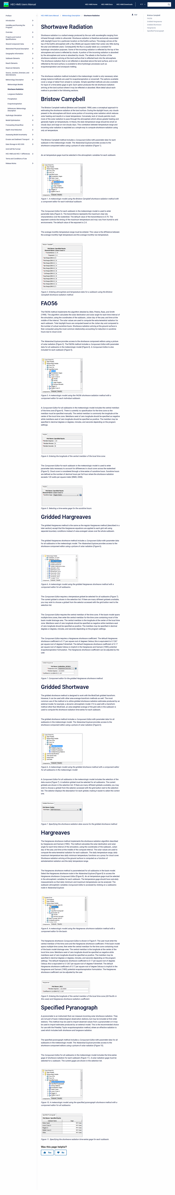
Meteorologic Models (15, 84)
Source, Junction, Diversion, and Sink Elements (17, 74)
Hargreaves (151, 28)
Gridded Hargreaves (154, 21)
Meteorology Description (15, 80)
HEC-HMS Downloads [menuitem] (124, 4)
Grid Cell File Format (13, 149)
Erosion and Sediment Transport (17, 139)
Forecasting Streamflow (14, 125)
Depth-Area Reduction (14, 130)
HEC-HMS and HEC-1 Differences (18, 154)
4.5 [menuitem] (141, 4)
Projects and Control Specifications (13, 38)
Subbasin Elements (13, 58)
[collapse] (32, 79)
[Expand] (32, 20)
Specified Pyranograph (155, 31)
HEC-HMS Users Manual (23, 4)
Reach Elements (12, 63)
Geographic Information (14, 54)
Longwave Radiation (15, 94)
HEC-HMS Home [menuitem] (91, 4)
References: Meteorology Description (17, 110)
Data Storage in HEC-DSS (15, 144)
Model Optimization (13, 120)
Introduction (10, 21)
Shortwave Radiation (15, 89)
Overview (9, 32)
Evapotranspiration (15, 104)
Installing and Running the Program (15, 26)
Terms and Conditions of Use (16, 159)
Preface (8, 16)
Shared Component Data (15, 44)
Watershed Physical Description (17, 49)
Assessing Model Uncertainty (16, 135)
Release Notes (11, 163)
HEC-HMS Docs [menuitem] (107, 4)
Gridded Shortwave (154, 25)
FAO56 (149, 18)
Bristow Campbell (153, 15)
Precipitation (12, 99)
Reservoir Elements (13, 68)
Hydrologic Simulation (14, 115)
